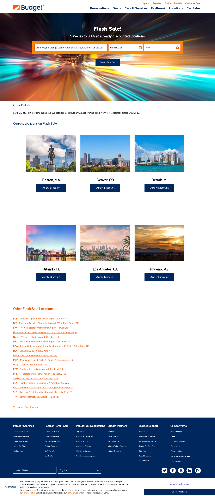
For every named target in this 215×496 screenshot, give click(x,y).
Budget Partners (117, 426)
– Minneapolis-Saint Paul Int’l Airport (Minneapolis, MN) (43, 360)
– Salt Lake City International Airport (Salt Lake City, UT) (43, 392)
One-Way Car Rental (21, 436)
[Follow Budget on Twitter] (164, 470)
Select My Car (107, 62)
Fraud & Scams (145, 456)
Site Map (142, 451)
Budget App (18, 451)
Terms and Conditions (24, 407)
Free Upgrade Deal (20, 441)
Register (157, 3)
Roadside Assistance (147, 441)
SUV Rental (49, 451)
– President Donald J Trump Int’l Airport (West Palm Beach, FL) (46, 323)
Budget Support (148, 426)
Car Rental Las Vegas (84, 436)
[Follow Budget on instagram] (198, 470)
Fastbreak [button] (158, 8)
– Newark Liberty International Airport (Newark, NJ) (41, 327)
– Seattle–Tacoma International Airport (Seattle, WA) (41, 383)
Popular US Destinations (90, 426)
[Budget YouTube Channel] (181, 470)
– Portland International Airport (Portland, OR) (38, 369)
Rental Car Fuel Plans (147, 446)
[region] (107, 486)
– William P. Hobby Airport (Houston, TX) (36, 337)
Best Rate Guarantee (147, 436)
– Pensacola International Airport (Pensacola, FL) (39, 373)
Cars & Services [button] (135, 8)
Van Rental (49, 456)
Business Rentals (173, 3)
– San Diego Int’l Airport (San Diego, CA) (35, 378)
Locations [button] (176, 8)
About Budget (176, 431)
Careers (174, 436)
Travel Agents (113, 436)
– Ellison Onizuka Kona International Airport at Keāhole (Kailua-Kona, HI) (51, 346)
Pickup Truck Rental (53, 446)
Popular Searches (23, 426)
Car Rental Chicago (83, 446)
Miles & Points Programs (117, 446)
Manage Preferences (178, 456)
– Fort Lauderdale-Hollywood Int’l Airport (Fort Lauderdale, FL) (45, 332)
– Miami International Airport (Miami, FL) (35, 355)
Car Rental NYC (82, 441)
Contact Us (143, 431)
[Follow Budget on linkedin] (190, 470)
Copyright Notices (178, 441)
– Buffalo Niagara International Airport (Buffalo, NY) (40, 318)
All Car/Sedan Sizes (52, 441)
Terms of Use (176, 446)
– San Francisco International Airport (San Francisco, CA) (43, 387)
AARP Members (114, 441)
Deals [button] (117, 8)
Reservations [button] (99, 8)
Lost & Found (176, 462)
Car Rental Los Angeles (85, 456)
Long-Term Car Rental (22, 431)
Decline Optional (179, 492)
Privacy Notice (176, 451)
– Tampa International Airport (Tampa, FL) (36, 396)
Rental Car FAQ (19, 446)
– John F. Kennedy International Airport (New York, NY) (42, 341)
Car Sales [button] (193, 8)
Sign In (145, 3)
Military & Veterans (115, 451)
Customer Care (192, 3)
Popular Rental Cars (56, 426)
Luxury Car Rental (52, 431)
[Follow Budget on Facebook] (173, 470)
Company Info (178, 426)
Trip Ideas (80, 431)
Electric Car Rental (52, 436)
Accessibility (144, 461)
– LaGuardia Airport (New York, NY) (33, 350)
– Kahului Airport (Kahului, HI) (30, 364)
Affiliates (111, 431)
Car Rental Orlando (83, 451)
